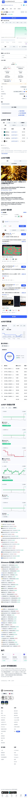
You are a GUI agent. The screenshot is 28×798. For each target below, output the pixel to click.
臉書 (15, 759)
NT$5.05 (9, 592)
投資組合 (3, 735)
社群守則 (16, 722)
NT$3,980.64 (9, 572)
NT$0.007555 (11, 602)
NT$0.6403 (11, 613)
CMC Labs (3, 715)
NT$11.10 (9, 582)
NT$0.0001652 (10, 644)
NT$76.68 (10, 574)
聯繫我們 (3, 752)
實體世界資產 (4, 729)
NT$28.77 (9, 622)
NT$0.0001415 (11, 598)
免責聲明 (16, 724)
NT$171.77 (9, 628)
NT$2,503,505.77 (10, 609)
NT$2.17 (8, 580)
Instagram (16, 757)
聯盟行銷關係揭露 (4, 153)
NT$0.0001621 (10, 569)
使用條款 (16, 713)
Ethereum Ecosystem (5, 103)
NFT (2, 733)
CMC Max (3, 717)
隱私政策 (16, 715)
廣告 (2, 713)
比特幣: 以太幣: (8, 5)
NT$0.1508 (10, 638)
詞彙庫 (2, 759)
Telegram (16, 754)
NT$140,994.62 (11, 570)
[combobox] (14, 49)
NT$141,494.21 (11, 630)
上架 (2, 750)
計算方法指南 (16, 726)
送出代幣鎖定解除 (23, 113)
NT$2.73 (9, 640)
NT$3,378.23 (9, 618)
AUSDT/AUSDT (14, 141)
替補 (2, 710)
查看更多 (24, 212)
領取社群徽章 (22, 115)
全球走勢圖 (3, 731)
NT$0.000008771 (10, 594)
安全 (15, 729)
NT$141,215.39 (10, 578)
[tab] (20, 47)
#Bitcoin (17, 289)
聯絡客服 (3, 754)
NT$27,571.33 (9, 620)
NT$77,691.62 (10, 565)
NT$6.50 (9, 632)
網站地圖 (3, 742)
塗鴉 (2, 740)
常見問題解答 (4, 757)
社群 (15, 752)
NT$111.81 (9, 586)
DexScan (3, 726)
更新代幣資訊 (22, 111)
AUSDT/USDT (14, 138)
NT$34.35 (10, 584)
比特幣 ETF (3, 722)
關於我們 (16, 710)
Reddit (15, 761)
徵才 (15, 731)
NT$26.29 (9, 576)
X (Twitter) (16, 750)
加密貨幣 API (3, 724)
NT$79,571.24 (9, 616)
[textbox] (15, 222)
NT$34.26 (10, 590)
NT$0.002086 (10, 596)
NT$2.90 (7, 624)
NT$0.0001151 (10, 588)
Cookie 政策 (16, 720)
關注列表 (3, 738)
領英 (15, 764)
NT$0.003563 (11, 600)
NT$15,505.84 (10, 642)
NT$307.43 (11, 567)
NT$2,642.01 (10, 626)
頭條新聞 (3, 720)
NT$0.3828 (10, 611)
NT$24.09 (8, 636)
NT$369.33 (10, 634)
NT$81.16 (11, 646)
